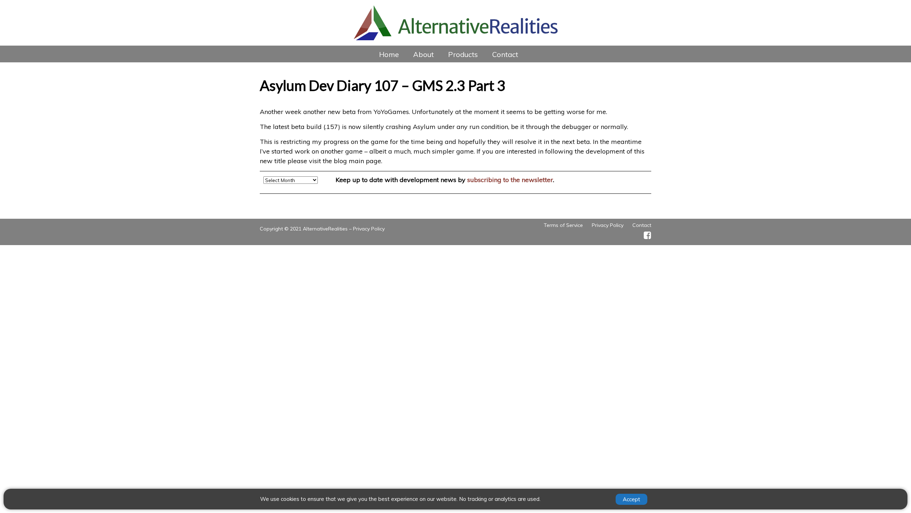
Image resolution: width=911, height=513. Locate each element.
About (423, 54)
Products (463, 54)
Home (389, 54)
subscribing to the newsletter (510, 180)
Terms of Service (563, 225)
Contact (505, 54)
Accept (631, 499)
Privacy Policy (369, 229)
